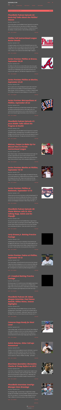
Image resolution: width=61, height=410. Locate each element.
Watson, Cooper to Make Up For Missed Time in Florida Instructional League (21, 146)
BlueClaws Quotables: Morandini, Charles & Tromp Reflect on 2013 (22, 365)
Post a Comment (14, 32)
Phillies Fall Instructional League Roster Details (22, 39)
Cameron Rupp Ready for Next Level (21, 323)
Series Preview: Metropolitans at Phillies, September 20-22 (22, 101)
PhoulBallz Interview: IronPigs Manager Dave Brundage (21, 385)
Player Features (27, 5)
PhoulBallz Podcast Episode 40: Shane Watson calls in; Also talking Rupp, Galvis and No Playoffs (21, 212)
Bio (12, 5)
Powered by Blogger (31, 406)
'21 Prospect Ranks (19, 5)
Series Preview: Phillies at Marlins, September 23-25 (23, 80)
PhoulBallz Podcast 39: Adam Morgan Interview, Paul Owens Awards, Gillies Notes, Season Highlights (21, 300)
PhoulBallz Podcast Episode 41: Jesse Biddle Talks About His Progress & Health (21, 123)
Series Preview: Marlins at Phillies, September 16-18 (23, 168)
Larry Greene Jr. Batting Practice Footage (22, 235)
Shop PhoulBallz (40, 5)
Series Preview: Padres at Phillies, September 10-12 (22, 256)
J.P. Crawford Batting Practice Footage (21, 277)
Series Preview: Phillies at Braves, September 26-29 (22, 60)
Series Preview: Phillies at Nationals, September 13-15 (20, 189)
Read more (36, 32)
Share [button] (9, 32)
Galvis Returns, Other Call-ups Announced (21, 344)
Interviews (33, 5)
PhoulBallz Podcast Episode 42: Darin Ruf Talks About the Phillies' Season (23, 17)
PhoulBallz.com (12, 2)
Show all (51, 10)
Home (9, 5)
